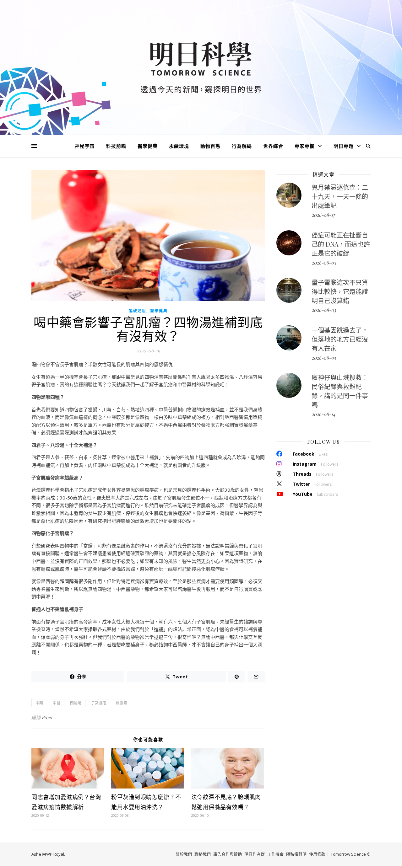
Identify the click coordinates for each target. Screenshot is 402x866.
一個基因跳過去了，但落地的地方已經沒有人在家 (340, 339)
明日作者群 (254, 854)
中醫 (56, 703)
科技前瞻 (116, 146)
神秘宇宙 (85, 146)
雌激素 (121, 703)
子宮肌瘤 (98, 703)
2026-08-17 (323, 215)
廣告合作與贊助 (227, 854)
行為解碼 (242, 146)
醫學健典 (148, 146)
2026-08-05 (324, 358)
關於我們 (184, 854)
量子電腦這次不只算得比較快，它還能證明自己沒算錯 (340, 291)
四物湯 (75, 703)
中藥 (39, 703)
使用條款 (317, 854)
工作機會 (275, 854)
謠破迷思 (137, 310)
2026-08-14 (323, 414)
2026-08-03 (324, 262)
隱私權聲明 (296, 854)
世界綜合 (273, 146)
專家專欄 (305, 146)
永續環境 (179, 146)
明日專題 (344, 146)
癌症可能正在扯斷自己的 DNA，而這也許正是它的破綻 (341, 244)
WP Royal (55, 854)
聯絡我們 (202, 854)
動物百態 (210, 146)
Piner (47, 717)
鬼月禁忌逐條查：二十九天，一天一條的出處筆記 (340, 196)
